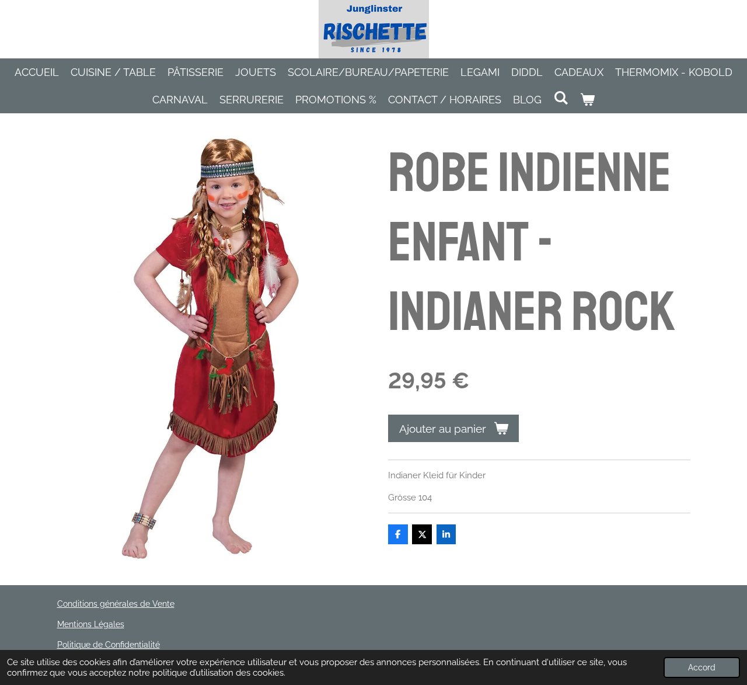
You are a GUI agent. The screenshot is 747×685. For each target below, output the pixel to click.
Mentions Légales (90, 624)
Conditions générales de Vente (115, 603)
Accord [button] (701, 667)
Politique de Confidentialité (108, 644)
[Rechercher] (560, 98)
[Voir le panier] (587, 99)
